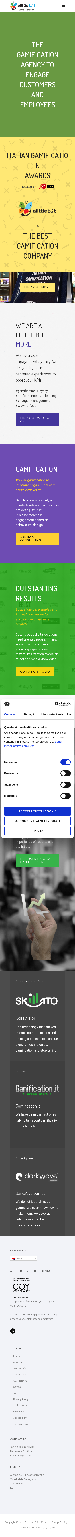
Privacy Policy (20, 1399)
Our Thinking (20, 1380)
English (18, 1258)
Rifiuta (38, 830)
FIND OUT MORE (37, 287)
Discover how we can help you (36, 860)
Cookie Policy (20, 1405)
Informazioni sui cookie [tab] (56, 714)
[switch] (65, 773)
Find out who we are (36, 419)
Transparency (20, 1424)
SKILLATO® (19, 1368)
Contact (17, 1387)
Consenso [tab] (10, 714)
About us (18, 1362)
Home (16, 1356)
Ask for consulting (30, 539)
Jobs (15, 1393)
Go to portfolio (35, 671)
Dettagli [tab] (29, 714)
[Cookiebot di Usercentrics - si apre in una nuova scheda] (55, 704)
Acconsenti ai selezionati (37, 821)
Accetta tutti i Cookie (37, 811)
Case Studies (20, 1374)
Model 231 (18, 1411)
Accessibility (20, 1417)
